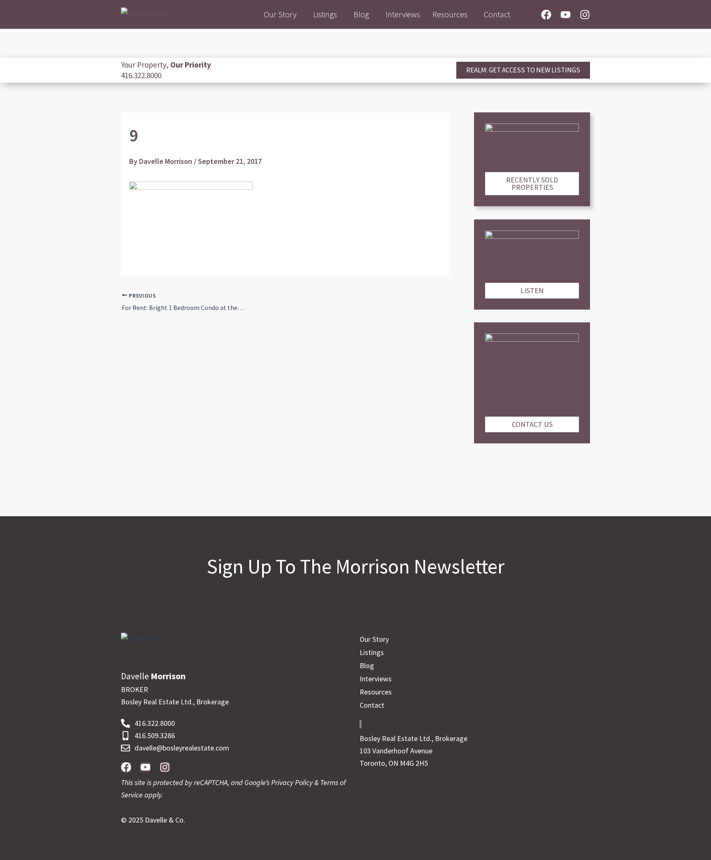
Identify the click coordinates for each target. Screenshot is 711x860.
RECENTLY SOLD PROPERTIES (532, 183)
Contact (497, 14)
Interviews (403, 14)
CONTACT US (532, 424)
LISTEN (532, 290)
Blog (361, 14)
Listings (325, 14)
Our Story (280, 14)
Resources (449, 14)
